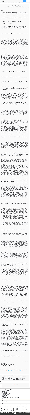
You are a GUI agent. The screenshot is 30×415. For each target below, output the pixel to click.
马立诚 (17, 405)
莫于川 (4, 410)
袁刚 (13, 409)
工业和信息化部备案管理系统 (15, 414)
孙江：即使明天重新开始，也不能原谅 (5, 394)
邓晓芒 (26, 406)
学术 (3, 365)
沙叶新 (23, 408)
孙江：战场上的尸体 (3, 398)
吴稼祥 (7, 409)
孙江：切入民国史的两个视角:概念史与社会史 (6, 393)
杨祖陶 (20, 405)
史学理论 (8, 365)
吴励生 (20, 409)
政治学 (8, 2)
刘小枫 (4, 408)
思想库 (29, 2)
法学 (3, 2)
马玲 (10, 407)
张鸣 (10, 406)
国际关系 (11, 2)
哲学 (26, 2)
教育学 (19, 2)
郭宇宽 (14, 405)
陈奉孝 (4, 407)
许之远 (11, 409)
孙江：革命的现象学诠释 (3, 396)
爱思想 (2, 1)
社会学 (14, 2)
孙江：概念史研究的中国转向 (4, 392)
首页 (1, 2)
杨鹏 (23, 406)
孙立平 (14, 410)
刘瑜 (26, 408)
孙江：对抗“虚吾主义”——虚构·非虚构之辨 (5, 390)
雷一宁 (11, 408)
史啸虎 (23, 407)
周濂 (19, 406)
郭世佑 (7, 407)
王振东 (14, 407)
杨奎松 (14, 406)
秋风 (1, 408)
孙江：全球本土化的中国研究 (4, 391)
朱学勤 (23, 409)
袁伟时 (20, 407)
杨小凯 (17, 409)
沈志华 (23, 405)
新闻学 (17, 2)
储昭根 (4, 409)
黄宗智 (1, 405)
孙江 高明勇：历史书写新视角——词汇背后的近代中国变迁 (7, 389)
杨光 (16, 410)
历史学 (24, 2)
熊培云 (26, 407)
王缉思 (1, 407)
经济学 (5, 2)
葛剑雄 (1, 409)
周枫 (13, 408)
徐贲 (10, 405)
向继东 (26, 405)
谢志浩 (11, 410)
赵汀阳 (1, 406)
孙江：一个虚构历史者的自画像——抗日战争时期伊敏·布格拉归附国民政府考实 (10, 397)
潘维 (26, 409)
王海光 (17, 406)
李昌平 (7, 406)
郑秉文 (1, 410)
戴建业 (4, 406)
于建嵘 (4, 405)
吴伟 (19, 408)
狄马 (16, 407)
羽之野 (7, 410)
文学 (21, 2)
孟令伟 (7, 408)
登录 (14, 384)
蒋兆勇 (17, 408)
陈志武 (7, 405)
